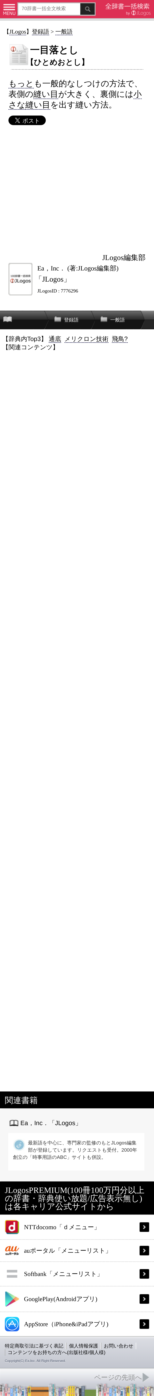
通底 (55, 338)
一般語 (64, 31)
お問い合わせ (118, 1346)
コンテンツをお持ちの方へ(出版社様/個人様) (56, 1352)
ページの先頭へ (118, 1377)
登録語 (40, 31)
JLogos (17, 31)
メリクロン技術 (86, 338)
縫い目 (45, 94)
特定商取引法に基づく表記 (34, 1346)
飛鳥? (120, 338)
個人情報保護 (83, 1346)
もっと (21, 83)
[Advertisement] (77, 189)
